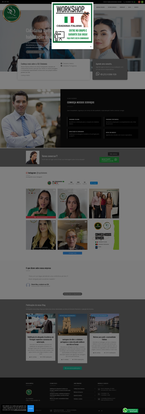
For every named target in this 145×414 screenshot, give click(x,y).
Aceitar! (31, 408)
